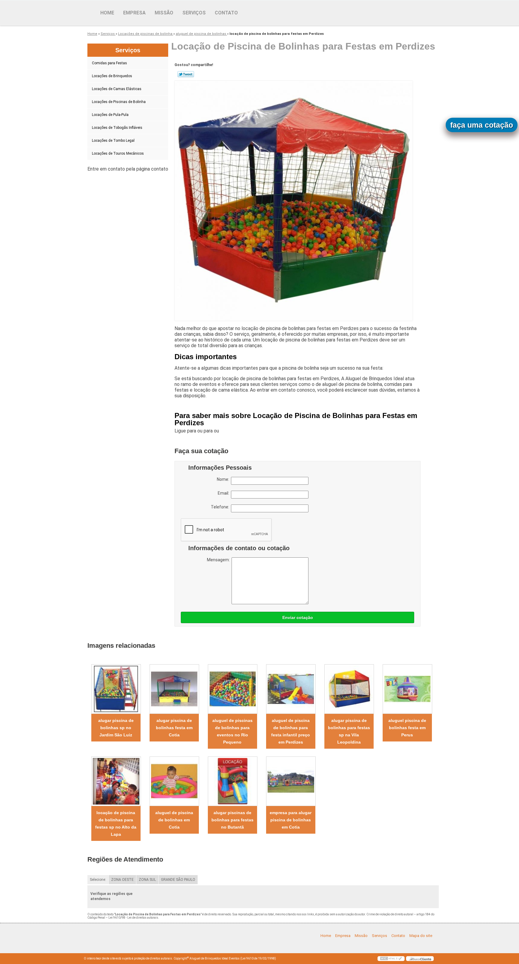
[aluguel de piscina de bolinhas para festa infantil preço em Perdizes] (290, 689)
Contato (226, 13)
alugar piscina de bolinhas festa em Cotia (174, 727)
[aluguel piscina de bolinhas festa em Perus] (407, 689)
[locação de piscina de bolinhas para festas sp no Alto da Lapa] (116, 781)
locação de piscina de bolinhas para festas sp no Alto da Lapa (115, 823)
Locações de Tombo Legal (113, 140)
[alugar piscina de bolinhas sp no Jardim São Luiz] (116, 689)
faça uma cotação (481, 125)
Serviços (194, 13)
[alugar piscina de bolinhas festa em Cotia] (174, 689)
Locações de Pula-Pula (110, 115)
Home (107, 13)
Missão (164, 13)
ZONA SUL (147, 880)
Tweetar (186, 74)
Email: (224, 493)
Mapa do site (420, 935)
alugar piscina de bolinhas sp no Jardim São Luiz (116, 727)
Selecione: (98, 880)
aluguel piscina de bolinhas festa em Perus (407, 727)
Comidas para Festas (109, 63)
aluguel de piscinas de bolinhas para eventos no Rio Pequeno (232, 731)
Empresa (134, 13)
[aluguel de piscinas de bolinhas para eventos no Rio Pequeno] (232, 689)
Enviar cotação (297, 617)
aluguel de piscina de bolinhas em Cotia (174, 819)
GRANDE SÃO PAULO (178, 880)
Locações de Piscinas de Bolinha (119, 102)
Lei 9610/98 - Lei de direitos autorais (133, 917)
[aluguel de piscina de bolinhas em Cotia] (174, 781)
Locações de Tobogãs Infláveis (117, 128)
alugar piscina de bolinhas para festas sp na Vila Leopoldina (349, 731)
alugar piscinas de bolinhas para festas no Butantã (232, 819)
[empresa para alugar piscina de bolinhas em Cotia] (290, 781)
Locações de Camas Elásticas (116, 89)
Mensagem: (219, 559)
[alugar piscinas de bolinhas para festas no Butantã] (232, 781)
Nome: (224, 479)
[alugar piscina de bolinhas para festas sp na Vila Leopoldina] (349, 689)
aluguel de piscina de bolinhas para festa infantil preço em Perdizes (290, 731)
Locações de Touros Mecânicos (118, 153)
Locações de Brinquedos (112, 76)
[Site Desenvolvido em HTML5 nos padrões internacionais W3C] (391, 958)
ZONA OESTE (122, 880)
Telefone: (221, 507)
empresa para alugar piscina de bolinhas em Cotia (290, 819)
